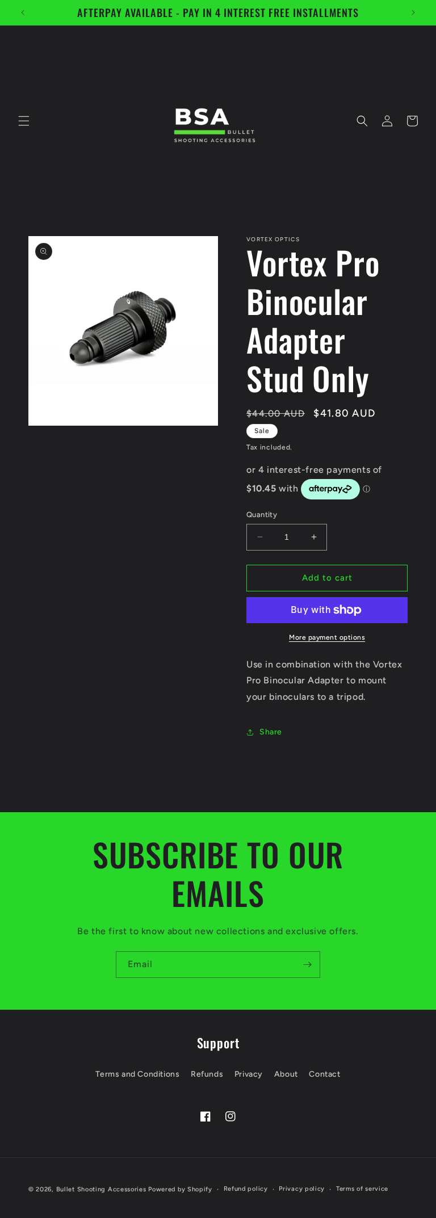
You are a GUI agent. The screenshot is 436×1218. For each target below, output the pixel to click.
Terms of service (362, 1188)
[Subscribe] (307, 964)
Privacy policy (302, 1188)
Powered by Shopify (180, 1189)
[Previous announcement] (22, 12)
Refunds (207, 1074)
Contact (324, 1074)
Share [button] (270, 732)
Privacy (248, 1074)
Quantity (261, 514)
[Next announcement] (413, 12)
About (286, 1074)
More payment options (327, 637)
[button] (23, 120)
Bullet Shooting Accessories (101, 1189)
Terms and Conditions (137, 1074)
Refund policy (246, 1188)
